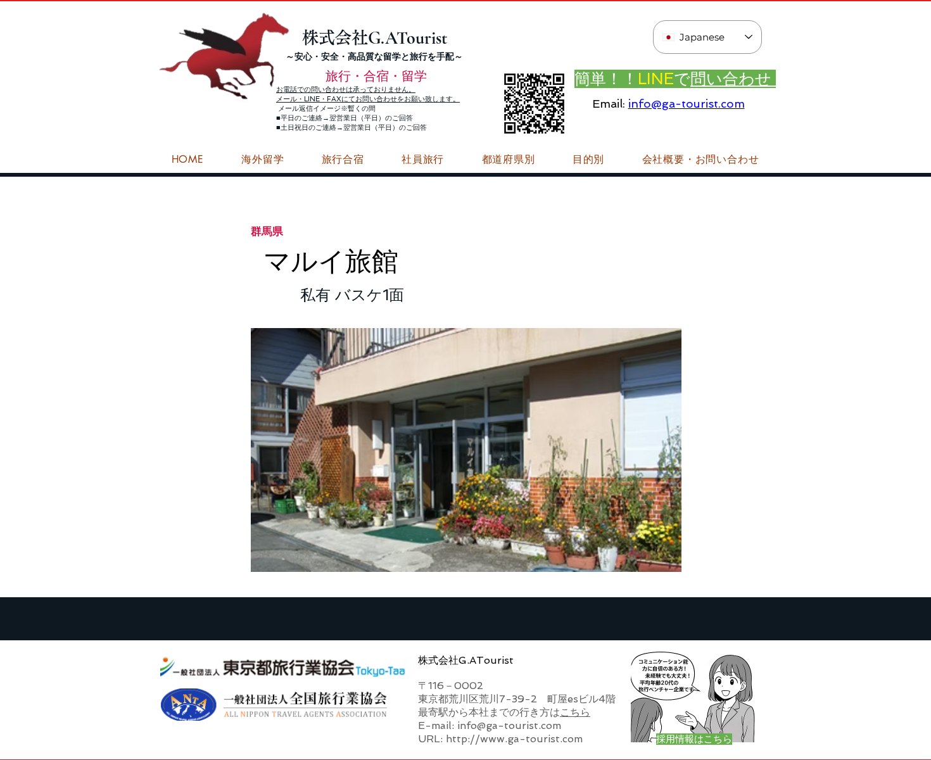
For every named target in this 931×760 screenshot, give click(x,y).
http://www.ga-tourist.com (514, 739)
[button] (700, 159)
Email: (608, 103)
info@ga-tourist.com (686, 103)
